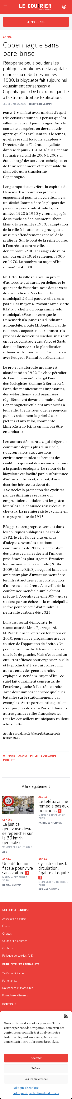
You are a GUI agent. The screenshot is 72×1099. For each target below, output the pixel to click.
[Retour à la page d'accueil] (35, 7)
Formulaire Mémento (15, 995)
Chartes (7, 933)
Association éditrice (14, 919)
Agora (7, 37)
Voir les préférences (36, 1079)
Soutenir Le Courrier (14, 941)
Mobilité (9, 760)
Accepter (36, 1058)
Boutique (9, 1004)
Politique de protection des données (36, 1093)
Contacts (7, 948)
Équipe (6, 926)
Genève (7, 820)
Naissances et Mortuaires (17, 988)
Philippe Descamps (43, 755)
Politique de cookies (26, 1088)
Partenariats (9, 980)
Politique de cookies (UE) (17, 955)
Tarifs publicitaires (13, 973)
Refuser (36, 1068)
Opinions (9, 755)
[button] (66, 1016)
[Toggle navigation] (5, 7)
